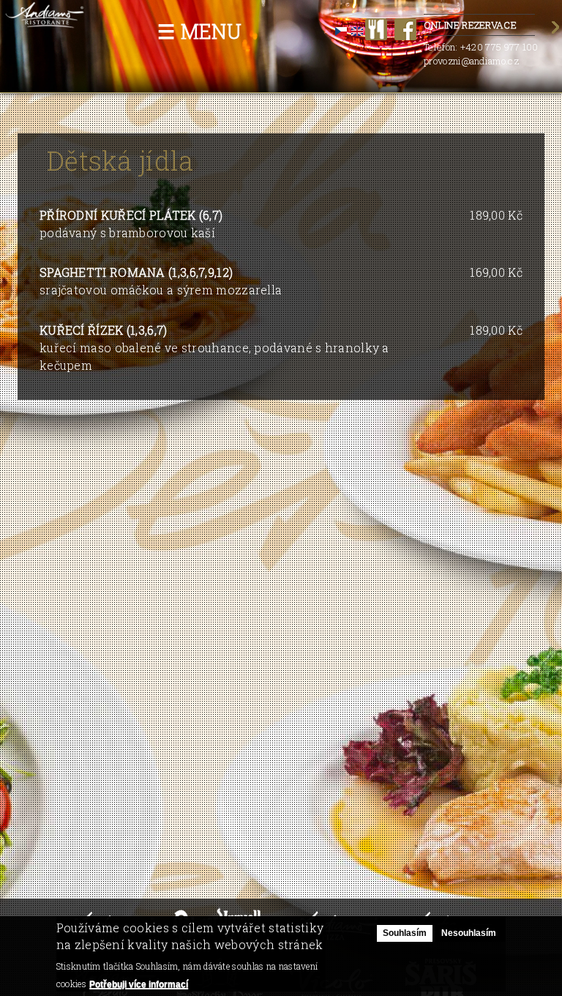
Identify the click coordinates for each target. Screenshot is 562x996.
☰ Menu (199, 31)
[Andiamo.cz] (45, 21)
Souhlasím (405, 933)
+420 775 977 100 (499, 46)
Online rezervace (470, 24)
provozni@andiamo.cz (471, 60)
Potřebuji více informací (138, 984)
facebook (405, 29)
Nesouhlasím (468, 933)
